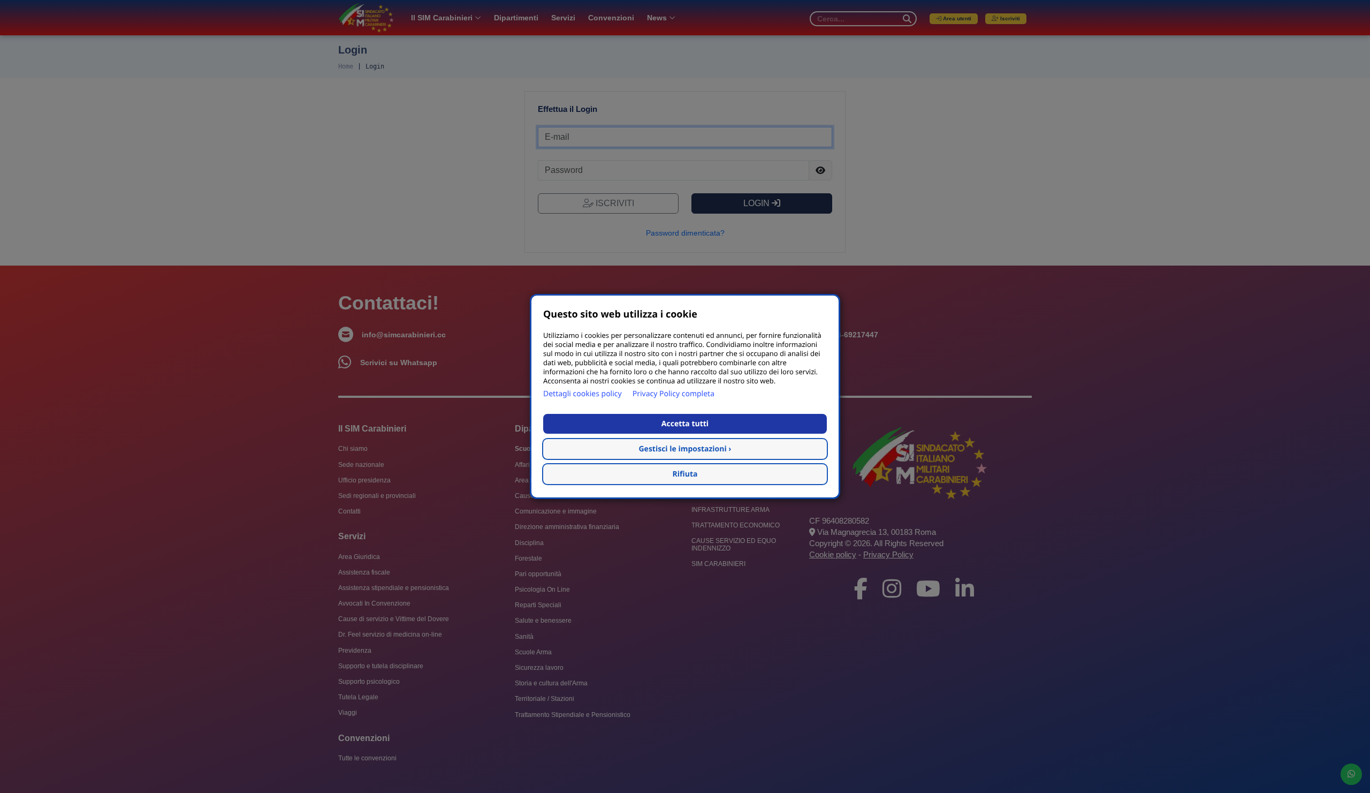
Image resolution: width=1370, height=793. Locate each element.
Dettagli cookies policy (582, 394)
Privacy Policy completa (673, 394)
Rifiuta (685, 474)
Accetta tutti (685, 424)
